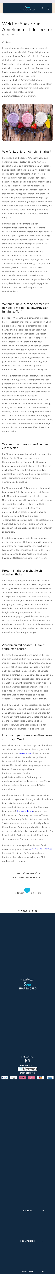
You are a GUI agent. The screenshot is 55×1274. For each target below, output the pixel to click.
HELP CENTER (27, 1271)
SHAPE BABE (25, 753)
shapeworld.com (24, 811)
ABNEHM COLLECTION (41, 849)
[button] (6, 8)
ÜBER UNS (27, 1211)
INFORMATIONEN (27, 1241)
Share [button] (8, 42)
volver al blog (29, 910)
